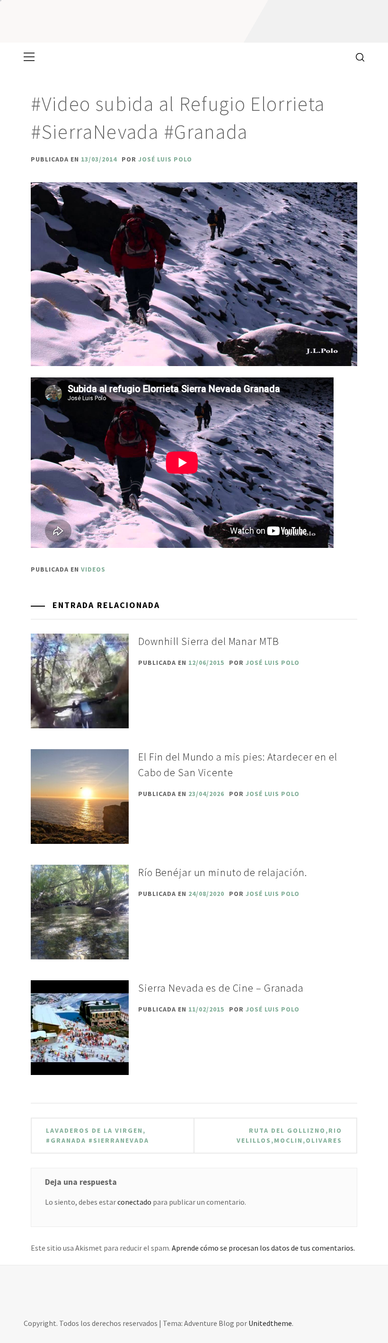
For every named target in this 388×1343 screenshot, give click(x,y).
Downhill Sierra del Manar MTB (208, 641)
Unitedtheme (270, 1323)
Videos (93, 569)
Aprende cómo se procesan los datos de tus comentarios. (263, 1248)
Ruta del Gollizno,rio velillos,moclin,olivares (289, 1135)
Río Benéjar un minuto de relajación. (222, 872)
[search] (356, 57)
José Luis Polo (165, 159)
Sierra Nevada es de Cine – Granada (221, 987)
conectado (134, 1202)
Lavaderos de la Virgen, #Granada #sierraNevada (97, 1135)
